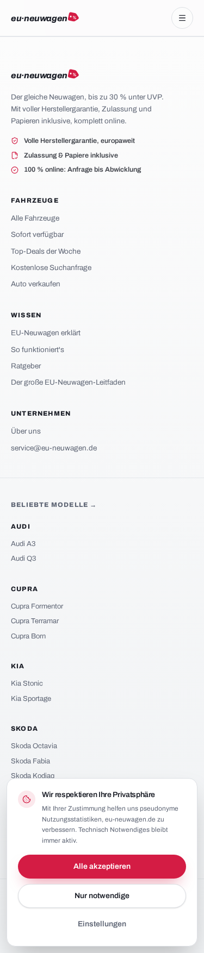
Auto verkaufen (35, 284)
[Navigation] (182, 18)
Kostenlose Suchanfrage (51, 268)
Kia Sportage (31, 699)
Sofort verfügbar (37, 234)
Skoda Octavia (34, 746)
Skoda (24, 728)
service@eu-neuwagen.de (54, 448)
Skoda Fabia (30, 761)
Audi (20, 526)
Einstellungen (102, 924)
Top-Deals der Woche (46, 251)
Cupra (24, 589)
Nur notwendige (102, 896)
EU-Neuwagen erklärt (46, 333)
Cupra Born (28, 636)
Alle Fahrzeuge (35, 218)
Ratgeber (26, 366)
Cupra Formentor (37, 606)
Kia (18, 666)
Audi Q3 (23, 558)
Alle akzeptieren (102, 866)
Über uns (26, 431)
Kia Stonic (27, 683)
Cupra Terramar (35, 621)
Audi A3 (23, 544)
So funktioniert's (37, 350)
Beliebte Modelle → (54, 505)
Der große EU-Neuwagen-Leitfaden (68, 382)
